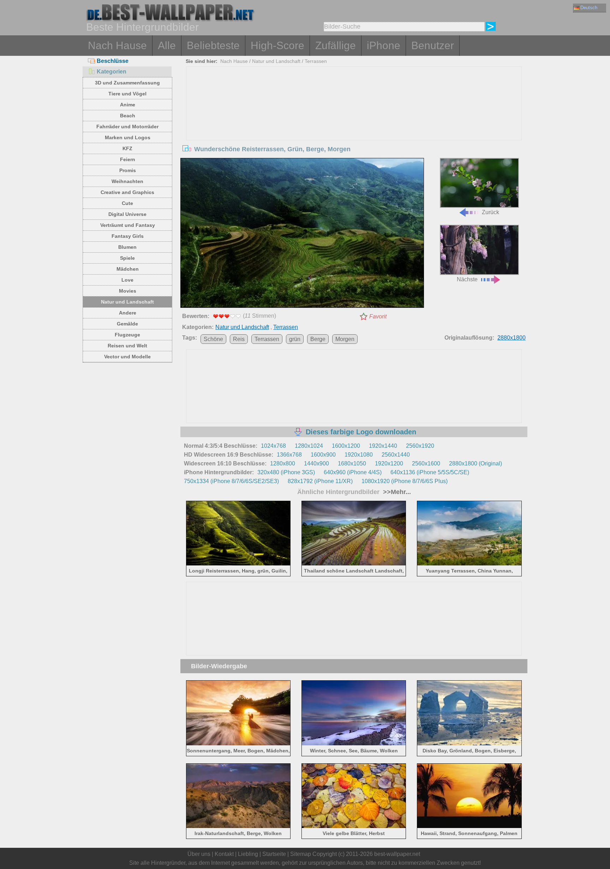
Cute (127, 203)
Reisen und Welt (127, 345)
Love (127, 280)
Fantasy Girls (128, 236)
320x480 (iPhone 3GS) (286, 472)
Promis (127, 170)
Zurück (490, 212)
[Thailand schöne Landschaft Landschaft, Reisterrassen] (354, 564)
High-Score (277, 45)
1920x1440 (383, 446)
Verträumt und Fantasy (127, 225)
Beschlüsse (112, 61)
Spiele (127, 258)
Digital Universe (127, 214)
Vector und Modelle (127, 356)
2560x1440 (396, 455)
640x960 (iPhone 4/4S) (353, 472)
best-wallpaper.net (397, 854)
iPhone (383, 45)
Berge (317, 339)
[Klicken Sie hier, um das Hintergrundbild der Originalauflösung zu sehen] (302, 234)
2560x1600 (426, 463)
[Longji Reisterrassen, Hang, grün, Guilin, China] (238, 564)
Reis (239, 339)
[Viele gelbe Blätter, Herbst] (354, 827)
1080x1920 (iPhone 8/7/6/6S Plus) (404, 481)
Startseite (274, 854)
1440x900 (316, 463)
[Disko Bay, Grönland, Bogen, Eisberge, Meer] (469, 744)
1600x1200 (346, 446)
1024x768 (273, 446)
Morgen (344, 339)
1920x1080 (359, 455)
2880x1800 (511, 338)
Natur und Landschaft (127, 302)
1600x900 (323, 455)
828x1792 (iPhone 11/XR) (320, 481)
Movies (127, 291)
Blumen (127, 247)
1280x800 (282, 463)
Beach (127, 115)
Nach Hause (117, 45)
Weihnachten (127, 181)
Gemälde (127, 324)
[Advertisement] (354, 119)
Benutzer (432, 45)
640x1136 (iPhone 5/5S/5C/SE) (429, 472)
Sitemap (300, 854)
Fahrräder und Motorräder (127, 126)
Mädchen (127, 269)
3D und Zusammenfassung (127, 83)
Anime (127, 104)
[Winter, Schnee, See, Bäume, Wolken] (354, 744)
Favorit (378, 316)
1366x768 (289, 455)
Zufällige (335, 45)
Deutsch (588, 7)
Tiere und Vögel (127, 93)
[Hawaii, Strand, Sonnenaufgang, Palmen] (469, 827)
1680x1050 (352, 463)
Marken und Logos (127, 137)
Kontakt (224, 854)
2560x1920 (420, 446)
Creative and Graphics (127, 192)
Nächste (467, 279)
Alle (167, 45)
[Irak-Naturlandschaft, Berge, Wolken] (238, 827)
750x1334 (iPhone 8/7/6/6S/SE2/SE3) (231, 481)
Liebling (248, 854)
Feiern (127, 159)
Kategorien (111, 72)
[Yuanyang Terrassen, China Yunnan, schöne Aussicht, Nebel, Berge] (469, 564)
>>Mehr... (396, 491)
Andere (127, 313)
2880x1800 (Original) (475, 463)
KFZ (127, 148)
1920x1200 (389, 463)
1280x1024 (309, 446)
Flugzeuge (127, 334)
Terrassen (316, 61)
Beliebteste (213, 45)
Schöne (213, 339)
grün (294, 339)
